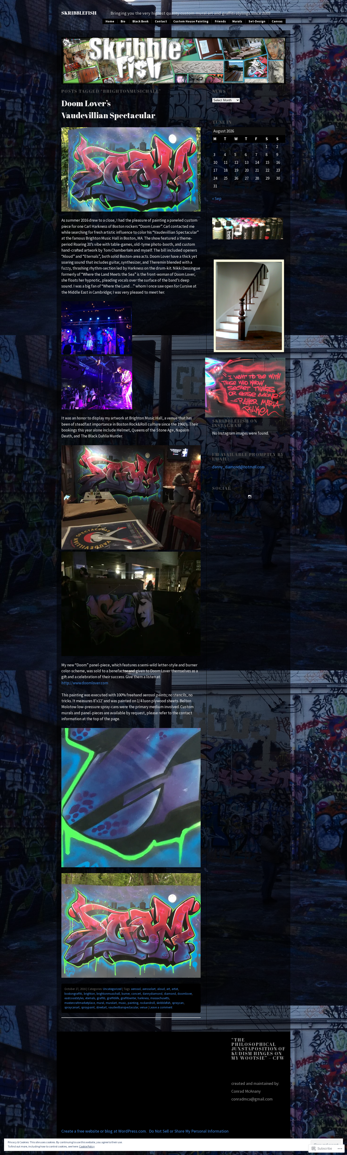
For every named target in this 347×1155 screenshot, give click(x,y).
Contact (161, 21)
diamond (170, 994)
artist (175, 989)
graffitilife (113, 998)
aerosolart (149, 989)
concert (136, 994)
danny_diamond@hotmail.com (238, 467)
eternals (90, 998)
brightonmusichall (108, 994)
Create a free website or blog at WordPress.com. (104, 1131)
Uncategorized (112, 989)
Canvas (277, 21)
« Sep (216, 198)
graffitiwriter (128, 998)
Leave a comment (160, 1007)
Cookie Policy (87, 1146)
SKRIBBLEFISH (79, 13)
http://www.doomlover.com (84, 682)
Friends (220, 21)
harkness (143, 998)
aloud (161, 989)
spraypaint (88, 1007)
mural (100, 1003)
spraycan (178, 1003)
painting (133, 1003)
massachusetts (159, 998)
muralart (111, 1003)
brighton (89, 994)
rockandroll (147, 1003)
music (122, 1003)
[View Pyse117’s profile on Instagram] (248, 497)
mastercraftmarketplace (79, 1003)
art (168, 989)
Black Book (140, 21)
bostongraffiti (73, 994)
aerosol (136, 989)
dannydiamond (152, 994)
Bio (123, 21)
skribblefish (163, 1003)
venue (143, 1007)
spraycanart (72, 1007)
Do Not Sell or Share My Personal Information (189, 1131)
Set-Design (257, 21)
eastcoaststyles (74, 998)
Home (110, 21)
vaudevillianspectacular (123, 1007)
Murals (237, 21)
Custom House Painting (190, 21)
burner (126, 994)
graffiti (101, 998)
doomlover (185, 994)
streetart (101, 1007)
